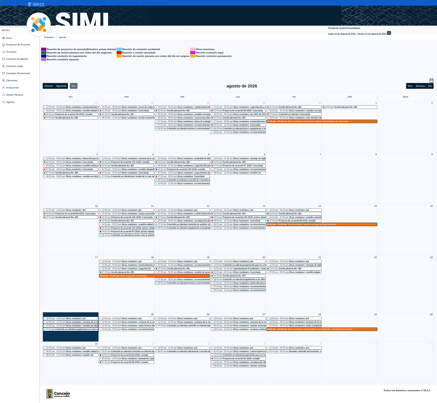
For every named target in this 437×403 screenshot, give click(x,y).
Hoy (74, 86)
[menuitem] (19, 38)
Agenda (62, 37)
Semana (420, 86)
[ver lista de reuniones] (431, 81)
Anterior (48, 86)
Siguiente (61, 86)
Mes (410, 86)
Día (430, 86)
